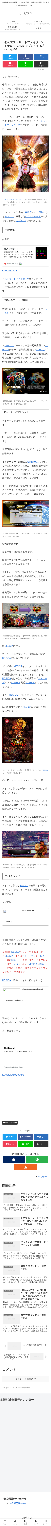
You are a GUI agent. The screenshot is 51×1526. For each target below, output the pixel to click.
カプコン (9, 216)
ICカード (15, 682)
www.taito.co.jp (9, 270)
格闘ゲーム (33, 461)
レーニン (9, 345)
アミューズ (27, 956)
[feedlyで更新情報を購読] (37, 1159)
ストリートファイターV (13, 199)
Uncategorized (11, 1123)
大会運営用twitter (17, 1503)
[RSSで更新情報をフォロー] (25, 1167)
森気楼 (28, 212)
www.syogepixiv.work (13, 1075)
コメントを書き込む (25, 1379)
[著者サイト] (14, 1159)
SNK (41, 212)
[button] (41, 64)
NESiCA (9, 646)
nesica (17, 964)
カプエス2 (21, 220)
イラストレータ (33, 216)
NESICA (32, 964)
